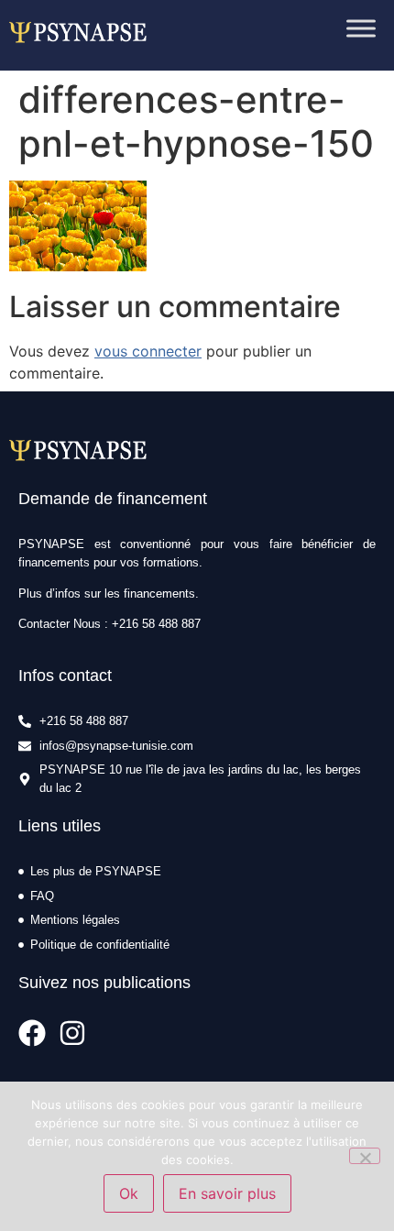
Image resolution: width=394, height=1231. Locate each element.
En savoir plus (227, 1193)
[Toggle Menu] (361, 28)
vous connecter (148, 351)
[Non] (364, 1156)
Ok (128, 1193)
